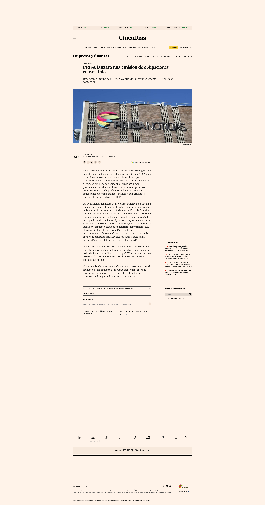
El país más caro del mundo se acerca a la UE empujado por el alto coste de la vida (178, 272)
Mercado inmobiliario (167, 56)
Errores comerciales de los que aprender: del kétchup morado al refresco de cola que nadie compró (178, 256)
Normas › (148, 294)
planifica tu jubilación (120, 440)
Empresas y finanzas (91, 47)
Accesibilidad (123, 500)
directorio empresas (148, 440)
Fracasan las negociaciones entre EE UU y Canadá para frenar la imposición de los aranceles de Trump (178, 264)
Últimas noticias (138, 47)
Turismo (178, 56)
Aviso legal (81, 500)
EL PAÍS (153, 46)
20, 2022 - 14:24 (93, 156)
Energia (147, 56)
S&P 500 (100, 27)
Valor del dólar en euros (174, 27)
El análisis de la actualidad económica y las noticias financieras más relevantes (110, 288)
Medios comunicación (113, 304)
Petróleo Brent (123, 27)
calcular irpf (79, 440)
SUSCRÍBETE (173, 47)
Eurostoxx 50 (147, 27)
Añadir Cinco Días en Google (142, 162)
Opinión (146, 47)
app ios (176, 440)
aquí (126, 314)
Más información (88, 313)
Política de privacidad (114, 500)
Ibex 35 (80, 27)
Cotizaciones (117, 47)
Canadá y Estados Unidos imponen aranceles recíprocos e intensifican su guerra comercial (176, 248)
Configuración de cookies (100, 500)
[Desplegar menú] (74, 38)
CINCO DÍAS (87, 155)
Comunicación (126, 304)
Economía (109, 47)
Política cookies (89, 500)
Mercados (102, 47)
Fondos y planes (127, 47)
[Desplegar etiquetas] (150, 303)
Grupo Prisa (86, 304)
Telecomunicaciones (137, 56)
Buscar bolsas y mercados (175, 288)
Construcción (155, 56)
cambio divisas (135, 440)
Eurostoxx (174, 298)
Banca (127, 56)
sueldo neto (106, 440)
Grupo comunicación (98, 304)
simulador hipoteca (93, 440)
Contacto (75, 500)
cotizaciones (161, 440)
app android (185, 440)
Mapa (129, 500)
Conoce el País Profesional (132, 450)
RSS (133, 500)
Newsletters (138, 500)
